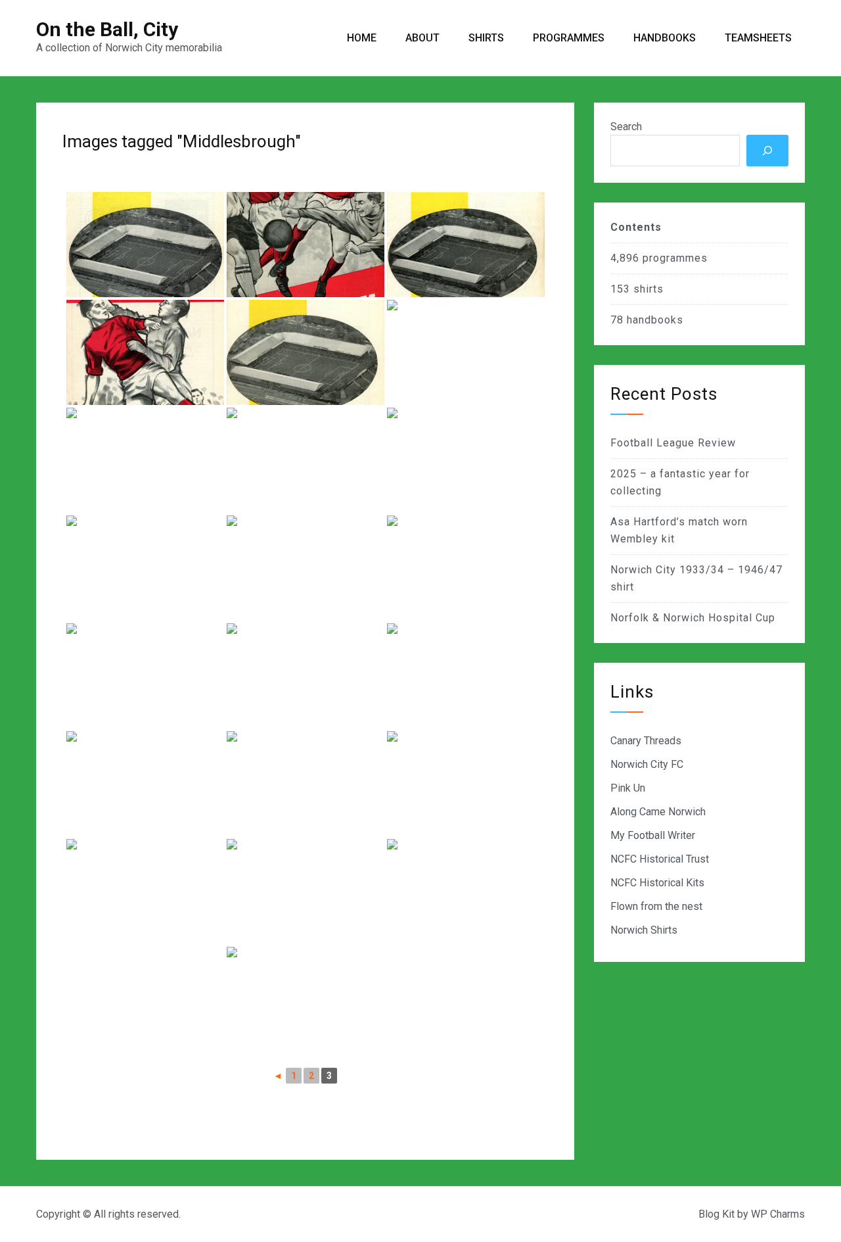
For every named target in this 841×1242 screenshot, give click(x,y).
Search (626, 126)
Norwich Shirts (643, 930)
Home (361, 38)
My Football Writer (652, 835)
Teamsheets (758, 38)
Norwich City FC (646, 764)
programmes (675, 258)
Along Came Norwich (658, 811)
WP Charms (778, 1214)
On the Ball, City (107, 29)
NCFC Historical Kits (657, 882)
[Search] (767, 150)
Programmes (568, 38)
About (422, 38)
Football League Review (673, 443)
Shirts (486, 38)
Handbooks (664, 38)
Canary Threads (645, 740)
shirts (648, 289)
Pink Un (627, 788)
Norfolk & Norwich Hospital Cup (692, 617)
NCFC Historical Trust (659, 859)
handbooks (655, 320)
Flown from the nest (656, 906)
